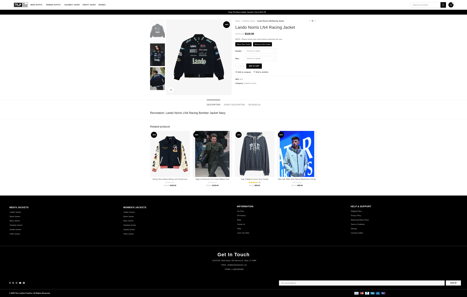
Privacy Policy (247, 160)
